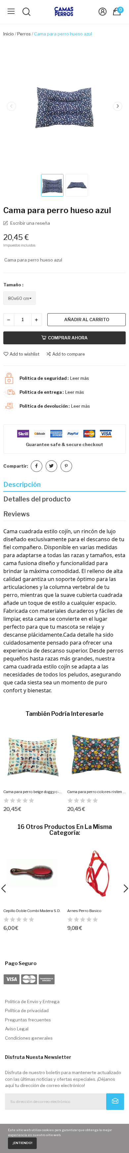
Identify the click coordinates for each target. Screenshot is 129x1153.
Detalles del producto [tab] (37, 499)
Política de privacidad (27, 1010)
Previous (11, 106)
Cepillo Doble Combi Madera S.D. (32, 910)
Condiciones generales (29, 1038)
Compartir (36, 466)
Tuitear (51, 466)
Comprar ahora (68, 337)
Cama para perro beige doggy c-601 (32, 791)
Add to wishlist (24, 354)
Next (117, 106)
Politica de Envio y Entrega (32, 1001)
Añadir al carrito (86, 319)
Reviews (16, 514)
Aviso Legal (16, 1028)
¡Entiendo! (22, 1143)
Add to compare (68, 354)
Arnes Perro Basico (84, 910)
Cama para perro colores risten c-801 (96, 791)
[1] (115, 1101)
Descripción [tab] (22, 485)
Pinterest (66, 466)
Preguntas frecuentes (28, 1019)
